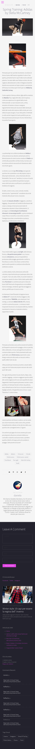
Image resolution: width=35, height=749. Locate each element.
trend (24, 5)
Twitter (11, 580)
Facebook (5, 580)
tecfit (17, 463)
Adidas (6, 454)
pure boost (8, 460)
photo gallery (7, 740)
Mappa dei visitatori (8, 664)
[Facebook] (25, 472)
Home (8, 631)
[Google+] (17, 472)
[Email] (9, 472)
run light (15, 460)
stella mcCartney (25, 460)
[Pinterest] (13, 472)
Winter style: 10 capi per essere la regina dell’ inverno (17, 610)
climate (28, 454)
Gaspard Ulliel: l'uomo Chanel (14, 648)
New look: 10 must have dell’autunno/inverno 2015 (11, 681)
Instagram (17, 580)
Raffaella (6, 687)
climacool (20, 454)
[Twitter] (21, 472)
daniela (18, 5)
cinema (5, 736)
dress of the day (22, 736)
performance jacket (22, 457)
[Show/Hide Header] (2, 2)
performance (10, 457)
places (16, 740)
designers (13, 736)
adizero (13, 454)
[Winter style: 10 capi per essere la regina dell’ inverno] (17, 594)
